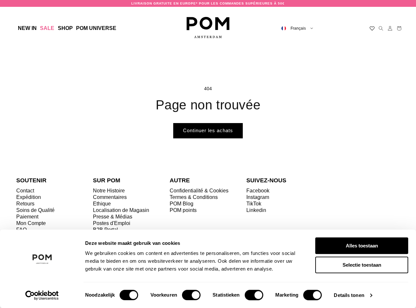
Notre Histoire (109, 190)
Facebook (257, 190)
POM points (183, 210)
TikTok (253, 203)
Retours (25, 203)
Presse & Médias (112, 216)
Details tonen (349, 295)
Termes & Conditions (194, 197)
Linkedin (256, 210)
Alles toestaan (362, 245)
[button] (65, 28)
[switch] (191, 295)
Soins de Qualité (35, 210)
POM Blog (181, 203)
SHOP (65, 28)
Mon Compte (31, 223)
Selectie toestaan (362, 265)
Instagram (257, 197)
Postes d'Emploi (111, 223)
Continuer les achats (208, 130)
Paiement (27, 216)
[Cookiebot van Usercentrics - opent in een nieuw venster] (42, 295)
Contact (25, 190)
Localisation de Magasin (121, 210)
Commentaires (110, 197)
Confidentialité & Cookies (199, 190)
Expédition (28, 197)
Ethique (102, 203)
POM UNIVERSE (96, 28)
